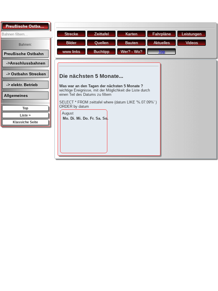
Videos (192, 42)
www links (71, 51)
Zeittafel (101, 34)
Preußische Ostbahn (24, 53)
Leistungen (192, 34)
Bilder (71, 42)
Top (25, 108)
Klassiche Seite (25, 122)
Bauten (131, 42)
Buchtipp (101, 51)
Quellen (101, 42)
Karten (131, 34)
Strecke (71, 34)
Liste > (25, 115)
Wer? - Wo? (131, 51)
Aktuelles (162, 42)
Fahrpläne (161, 34)
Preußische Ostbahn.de (27, 26)
